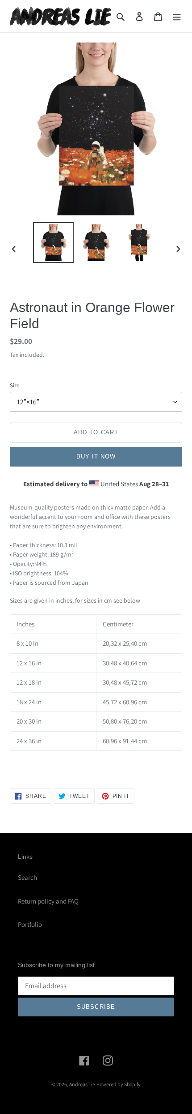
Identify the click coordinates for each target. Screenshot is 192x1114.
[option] (53, 242)
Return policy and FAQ (48, 901)
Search (27, 877)
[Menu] (176, 16)
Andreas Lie (82, 1084)
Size (14, 385)
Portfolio (30, 924)
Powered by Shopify (118, 1084)
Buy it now (96, 456)
